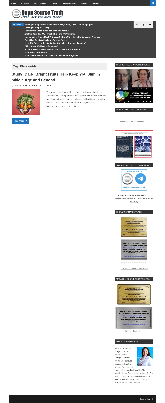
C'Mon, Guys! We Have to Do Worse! (41, 46)
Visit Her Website (132, 382)
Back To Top (144, 398)
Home (13, 3)
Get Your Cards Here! (134, 331)
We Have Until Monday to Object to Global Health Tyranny (51, 55)
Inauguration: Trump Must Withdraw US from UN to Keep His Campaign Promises (62, 36)
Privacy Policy (69, 3)
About (56, 3)
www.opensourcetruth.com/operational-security (134, 200)
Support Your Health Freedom (131, 121)
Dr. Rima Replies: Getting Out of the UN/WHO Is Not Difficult (52, 49)
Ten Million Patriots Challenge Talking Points (45, 39)
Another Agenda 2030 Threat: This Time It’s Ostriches (49, 33)
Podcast (85, 3)
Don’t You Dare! (41, 3)
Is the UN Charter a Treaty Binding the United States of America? (55, 43)
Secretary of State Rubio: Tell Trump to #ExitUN (46, 30)
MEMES (96, 3)
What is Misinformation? (36, 52)
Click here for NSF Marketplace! (134, 268)
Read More (19, 121)
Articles (25, 3)
